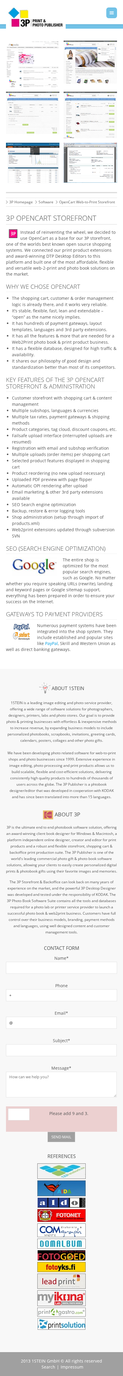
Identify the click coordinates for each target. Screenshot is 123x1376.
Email (37, 1013)
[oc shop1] (90, 62)
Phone (61, 985)
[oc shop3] (32, 64)
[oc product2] (90, 115)
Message (38, 1068)
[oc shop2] (32, 113)
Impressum (72, 1367)
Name (37, 958)
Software (46, 202)
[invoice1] (90, 163)
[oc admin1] (32, 163)
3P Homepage (21, 202)
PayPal (51, 643)
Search (48, 1367)
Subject (38, 1040)
